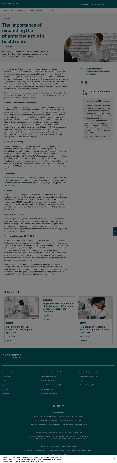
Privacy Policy (39, 461)
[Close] (114, 459)
